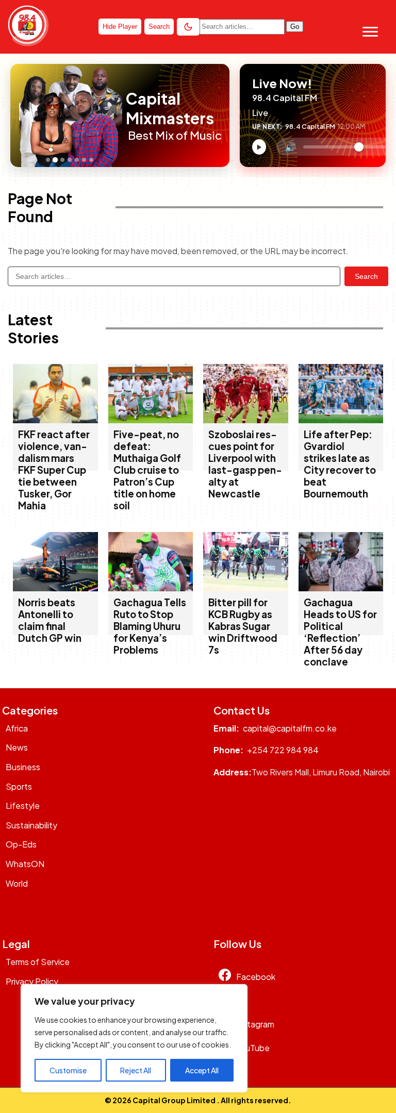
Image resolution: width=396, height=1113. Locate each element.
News (17, 747)
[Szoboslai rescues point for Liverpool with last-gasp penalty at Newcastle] (245, 419)
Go (294, 26)
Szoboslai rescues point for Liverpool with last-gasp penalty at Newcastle (245, 464)
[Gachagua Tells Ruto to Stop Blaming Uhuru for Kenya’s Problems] (150, 588)
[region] (134, 1038)
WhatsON (25, 863)
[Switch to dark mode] (188, 27)
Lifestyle (23, 805)
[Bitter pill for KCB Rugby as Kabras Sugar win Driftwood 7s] (245, 588)
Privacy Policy (32, 981)
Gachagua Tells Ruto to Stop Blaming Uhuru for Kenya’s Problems (149, 626)
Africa (17, 728)
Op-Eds (21, 844)
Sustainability (31, 825)
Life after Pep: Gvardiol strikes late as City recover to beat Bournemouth (340, 464)
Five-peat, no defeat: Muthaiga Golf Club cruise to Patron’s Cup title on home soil (147, 469)
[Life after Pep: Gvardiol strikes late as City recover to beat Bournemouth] (341, 419)
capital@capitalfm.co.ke (290, 728)
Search (366, 276)
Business (23, 766)
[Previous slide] (21, 115)
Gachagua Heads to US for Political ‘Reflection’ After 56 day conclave (340, 632)
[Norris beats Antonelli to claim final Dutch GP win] (55, 588)
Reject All (135, 1070)
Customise (68, 1070)
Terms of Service (38, 961)
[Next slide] (120, 115)
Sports (19, 786)
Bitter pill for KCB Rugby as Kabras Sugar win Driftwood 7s (242, 626)
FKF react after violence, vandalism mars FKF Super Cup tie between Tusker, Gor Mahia (54, 469)
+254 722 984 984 (283, 749)
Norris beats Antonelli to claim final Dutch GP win (49, 620)
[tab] (48, 160)
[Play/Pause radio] (259, 147)
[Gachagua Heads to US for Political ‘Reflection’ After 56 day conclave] (341, 588)
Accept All (202, 1070)
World (17, 883)
